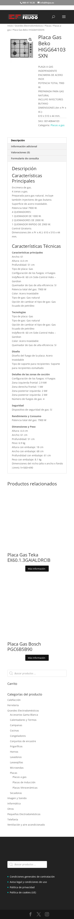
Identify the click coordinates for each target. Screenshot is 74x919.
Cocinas (14, 730)
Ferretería (13, 705)
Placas (48, 25)
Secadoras (16, 793)
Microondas (17, 767)
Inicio (10, 25)
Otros (10, 808)
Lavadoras (16, 757)
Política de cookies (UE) (23, 892)
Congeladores (18, 735)
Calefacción (14, 700)
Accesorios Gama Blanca (24, 714)
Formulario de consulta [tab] (25, 158)
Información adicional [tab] (24, 146)
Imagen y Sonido (17, 798)
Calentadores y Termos (23, 719)
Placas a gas (58, 125)
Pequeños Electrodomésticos (23, 814)
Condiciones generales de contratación (32, 876)
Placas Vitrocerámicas (25, 787)
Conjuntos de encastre (23, 741)
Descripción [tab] (18, 140)
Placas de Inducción (24, 782)
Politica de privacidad (22, 887)
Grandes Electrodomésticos (29, 25)
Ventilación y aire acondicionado (26, 824)
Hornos (14, 751)
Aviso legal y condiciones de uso (28, 882)
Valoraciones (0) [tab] (20, 152)
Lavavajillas (16, 762)
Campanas (16, 725)
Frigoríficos (16, 746)
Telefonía (12, 819)
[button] (30, 39)
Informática (14, 803)
